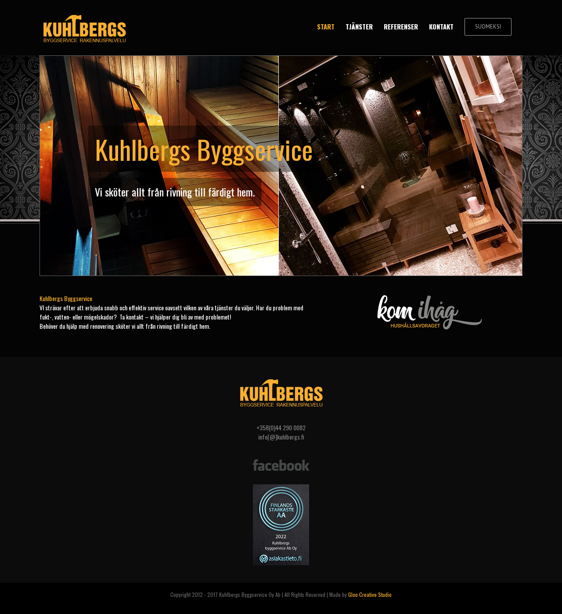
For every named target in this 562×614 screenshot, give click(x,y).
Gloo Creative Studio (370, 594)
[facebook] (281, 460)
